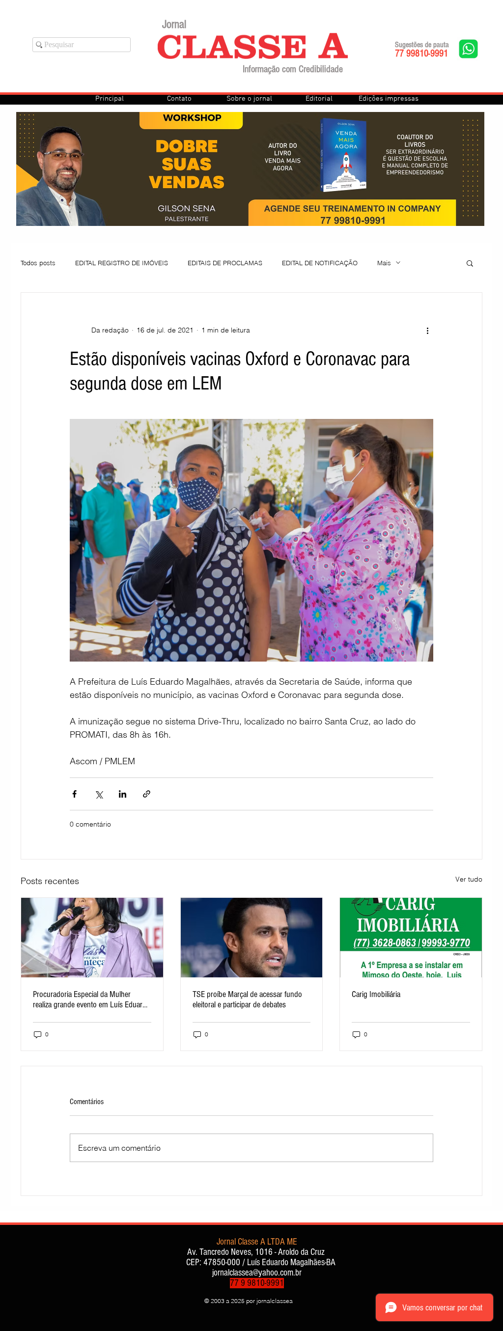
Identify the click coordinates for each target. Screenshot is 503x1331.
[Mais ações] (427, 330)
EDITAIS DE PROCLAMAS (225, 263)
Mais (384, 263)
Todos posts (38, 263)
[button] (470, 263)
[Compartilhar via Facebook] (74, 794)
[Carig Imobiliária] (411, 937)
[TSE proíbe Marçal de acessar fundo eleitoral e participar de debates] (252, 937)
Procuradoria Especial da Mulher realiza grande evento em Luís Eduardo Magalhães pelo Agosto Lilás (91, 999)
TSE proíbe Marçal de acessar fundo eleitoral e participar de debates (247, 999)
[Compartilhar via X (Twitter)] (98, 794)
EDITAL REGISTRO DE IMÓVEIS (121, 263)
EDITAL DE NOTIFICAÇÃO (320, 263)
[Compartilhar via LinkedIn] (122, 794)
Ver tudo (468, 879)
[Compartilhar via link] (146, 794)
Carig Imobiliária (376, 994)
